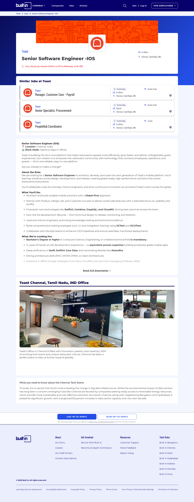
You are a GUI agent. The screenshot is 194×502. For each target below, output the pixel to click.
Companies (57, 5)
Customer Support (129, 442)
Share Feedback (128, 448)
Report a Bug (127, 453)
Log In (143, 5)
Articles (83, 5)
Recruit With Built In (91, 442)
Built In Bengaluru (168, 442)
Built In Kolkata (167, 463)
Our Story (60, 442)
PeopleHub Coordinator (48, 126)
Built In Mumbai (167, 469)
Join (134, 5)
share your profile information (101, 422)
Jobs (71, 5)
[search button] (125, 5)
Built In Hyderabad (168, 458)
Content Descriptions (66, 458)
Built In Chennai (167, 448)
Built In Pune (165, 474)
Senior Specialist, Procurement (53, 110)
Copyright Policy (78, 489)
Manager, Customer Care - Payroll (55, 94)
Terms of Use (111, 489)
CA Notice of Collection (168, 489)
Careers (59, 448)
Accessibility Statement (56, 489)
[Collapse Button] (170, 95)
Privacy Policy (96, 489)
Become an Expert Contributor (96, 448)
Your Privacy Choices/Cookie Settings (138, 489)
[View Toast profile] (97, 31)
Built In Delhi (166, 453)
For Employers (164, 5)
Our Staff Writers (63, 453)
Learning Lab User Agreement (29, 489)
